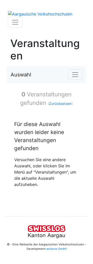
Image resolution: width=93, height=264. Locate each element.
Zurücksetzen (60, 104)
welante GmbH (56, 249)
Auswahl (21, 75)
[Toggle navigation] (15, 22)
